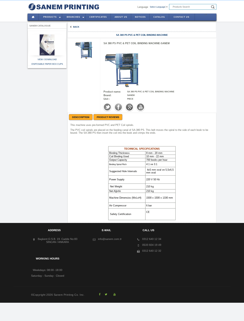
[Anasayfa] (32, 9)
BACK (76, 27)
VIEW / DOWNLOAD (47, 59)
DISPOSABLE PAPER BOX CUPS (47, 64)
